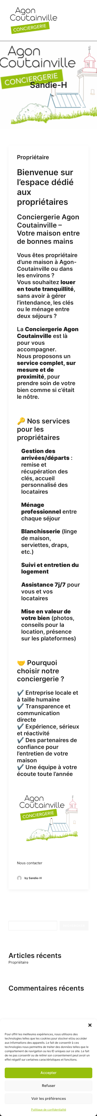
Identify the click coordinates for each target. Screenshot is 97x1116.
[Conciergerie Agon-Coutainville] (33, 20)
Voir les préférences (48, 1098)
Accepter (48, 1072)
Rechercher (18, 917)
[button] (90, 1025)
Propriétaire (33, 157)
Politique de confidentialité (48, 1109)
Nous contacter (29, 863)
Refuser (48, 1085)
